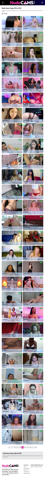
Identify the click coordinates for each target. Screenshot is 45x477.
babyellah (26, 350)
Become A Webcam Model (36, 466)
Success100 (5, 74)
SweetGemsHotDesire (28, 365)
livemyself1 (5, 365)
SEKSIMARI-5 (5, 441)
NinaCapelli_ (26, 104)
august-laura (26, 426)
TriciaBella (26, 395)
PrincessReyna (27, 135)
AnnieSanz (5, 319)
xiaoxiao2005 (5, 411)
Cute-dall (4, 273)
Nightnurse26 (5, 304)
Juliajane (26, 258)
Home (25, 466)
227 (17, 447)
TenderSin (5, 350)
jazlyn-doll (26, 89)
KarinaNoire (5, 426)
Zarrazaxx (26, 212)
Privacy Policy (5, 471)
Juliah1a (4, 380)
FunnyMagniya (27, 304)
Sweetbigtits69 (6, 150)
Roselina (25, 150)
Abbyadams (5, 166)
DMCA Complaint (14, 469)
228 (20, 447)
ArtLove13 (5, 212)
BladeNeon (26, 28)
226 (14, 447)
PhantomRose (6, 196)
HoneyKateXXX (6, 395)
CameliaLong (26, 120)
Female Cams (26, 468)
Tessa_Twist (26, 273)
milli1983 (5, 43)
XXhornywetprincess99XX (8, 334)
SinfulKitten (5, 258)
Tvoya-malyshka (6, 59)
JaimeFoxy (26, 59)
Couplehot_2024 (6, 104)
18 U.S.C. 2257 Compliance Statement (10, 473)
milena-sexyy (26, 196)
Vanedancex (5, 181)
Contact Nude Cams (6, 469)
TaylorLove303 (27, 166)
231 (27, 447)
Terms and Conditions (13, 471)
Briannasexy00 (6, 28)
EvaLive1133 (26, 181)
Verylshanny (26, 380)
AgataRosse (5, 89)
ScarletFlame (5, 227)
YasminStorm (26, 288)
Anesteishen (26, 441)
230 (25, 447)
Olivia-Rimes (26, 319)
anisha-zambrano (27, 242)
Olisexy (25, 334)
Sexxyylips (5, 242)
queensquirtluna (27, 227)
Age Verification (5, 474)
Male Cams (26, 470)
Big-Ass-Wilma (27, 43)
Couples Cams (27, 471)
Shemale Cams (27, 473)
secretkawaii (5, 120)
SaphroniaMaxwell (6, 288)
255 (35, 447)
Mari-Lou (25, 411)
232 (30, 447)
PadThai (4, 135)
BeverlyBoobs (26, 74)
